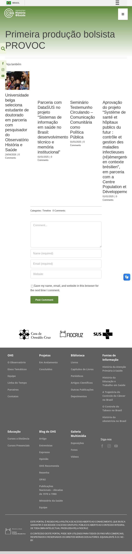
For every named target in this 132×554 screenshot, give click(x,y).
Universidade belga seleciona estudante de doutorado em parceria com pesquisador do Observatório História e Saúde (17, 80)
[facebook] (3, 63)
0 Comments (59, 210)
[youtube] (3, 75)
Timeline (46, 210)
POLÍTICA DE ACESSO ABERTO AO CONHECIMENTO (86, 522)
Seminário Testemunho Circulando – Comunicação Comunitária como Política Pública (82, 119)
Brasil (12, 2)
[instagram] (3, 69)
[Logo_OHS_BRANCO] (14, 9)
